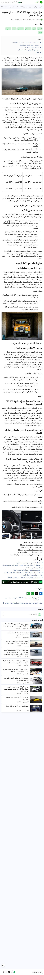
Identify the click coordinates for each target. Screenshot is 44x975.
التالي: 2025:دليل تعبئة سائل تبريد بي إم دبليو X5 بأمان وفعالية (23, 603)
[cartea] (38, 2)
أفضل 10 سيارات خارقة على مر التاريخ (28, 562)
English (10, 2)
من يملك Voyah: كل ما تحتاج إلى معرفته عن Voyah (24, 577)
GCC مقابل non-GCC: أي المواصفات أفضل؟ (26, 570)
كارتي (40, 7)
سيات (14, 29)
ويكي (35, 7)
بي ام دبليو (28, 29)
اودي (34, 29)
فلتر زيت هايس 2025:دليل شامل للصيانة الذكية (26, 507)
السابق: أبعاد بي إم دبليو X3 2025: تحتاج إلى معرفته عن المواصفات (22, 599)
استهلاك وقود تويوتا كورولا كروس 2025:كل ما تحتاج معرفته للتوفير (22, 495)
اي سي (40, 29)
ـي (3, 2)
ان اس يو (20, 29)
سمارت (8, 29)
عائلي (40, 32)
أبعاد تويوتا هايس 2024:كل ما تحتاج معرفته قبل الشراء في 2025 (22, 502)
